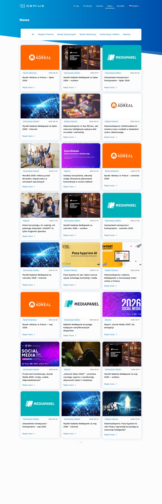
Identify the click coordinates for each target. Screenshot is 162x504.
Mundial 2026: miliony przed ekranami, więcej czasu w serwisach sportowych (36, 178)
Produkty (87, 6)
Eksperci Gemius (46, 34)
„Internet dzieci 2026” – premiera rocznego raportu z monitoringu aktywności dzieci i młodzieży (79, 377)
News (110, 6)
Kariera (99, 6)
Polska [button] (134, 6)
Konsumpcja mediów (109, 34)
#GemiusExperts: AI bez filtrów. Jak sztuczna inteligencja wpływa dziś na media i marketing (80, 129)
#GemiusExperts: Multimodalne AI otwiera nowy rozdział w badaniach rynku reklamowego (121, 129)
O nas (76, 6)
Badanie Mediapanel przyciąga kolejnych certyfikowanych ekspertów (77, 327)
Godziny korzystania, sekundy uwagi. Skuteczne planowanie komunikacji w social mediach (77, 178)
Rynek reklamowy (88, 34)
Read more (27, 87)
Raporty (126, 34)
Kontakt (120, 6)
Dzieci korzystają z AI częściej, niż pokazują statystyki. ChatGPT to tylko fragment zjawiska (38, 228)
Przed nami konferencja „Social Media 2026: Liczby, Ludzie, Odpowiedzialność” (37, 377)
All (33, 34)
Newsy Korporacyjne (66, 34)
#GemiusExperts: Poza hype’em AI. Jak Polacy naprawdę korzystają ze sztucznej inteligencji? (121, 426)
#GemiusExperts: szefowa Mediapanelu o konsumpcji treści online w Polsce (120, 278)
